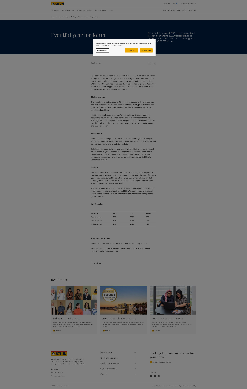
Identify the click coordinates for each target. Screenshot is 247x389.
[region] (124, 47)
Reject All (131, 50)
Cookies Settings (102, 50)
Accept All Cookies (146, 50)
